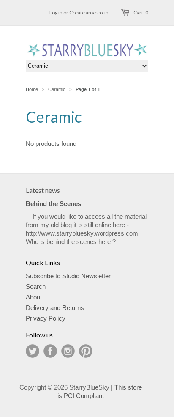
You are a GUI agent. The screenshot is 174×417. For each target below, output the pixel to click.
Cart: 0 (140, 12)
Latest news (43, 190)
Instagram (68, 351)
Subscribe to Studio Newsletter (68, 276)
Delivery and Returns (55, 307)
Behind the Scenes (53, 203)
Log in (56, 12)
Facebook (50, 351)
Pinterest (85, 351)
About (34, 297)
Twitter (32, 351)
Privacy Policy (45, 318)
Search (36, 286)
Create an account (89, 12)
